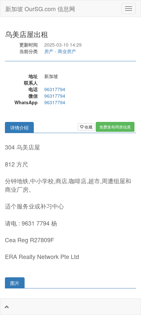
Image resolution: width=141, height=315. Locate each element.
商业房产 (67, 51)
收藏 (88, 126)
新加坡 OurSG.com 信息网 (40, 8)
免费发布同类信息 (115, 126)
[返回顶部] (6, 306)
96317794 (54, 89)
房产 (48, 51)
